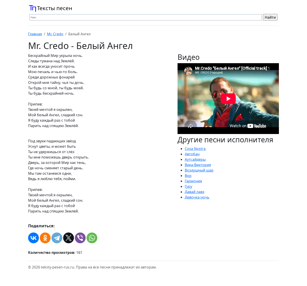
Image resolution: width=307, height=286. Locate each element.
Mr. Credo (55, 33)
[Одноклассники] (45, 237)
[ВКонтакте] (33, 237)
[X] (68, 237)
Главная (35, 33)
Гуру (188, 186)
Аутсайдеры (195, 159)
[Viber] (80, 237)
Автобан (192, 154)
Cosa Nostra (195, 148)
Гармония (193, 181)
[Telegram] (56, 237)
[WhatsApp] (92, 237)
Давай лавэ (194, 191)
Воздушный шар (199, 170)
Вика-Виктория (198, 164)
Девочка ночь (197, 197)
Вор (188, 175)
